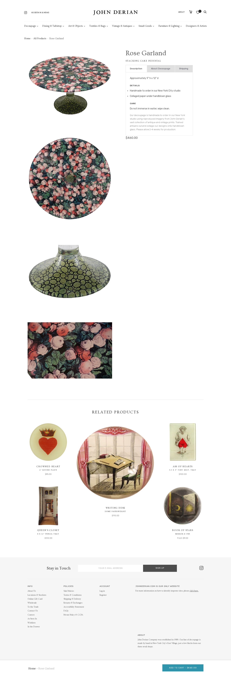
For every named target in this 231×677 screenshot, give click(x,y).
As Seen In (32, 619)
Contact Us (33, 611)
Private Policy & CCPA (73, 615)
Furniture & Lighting (168, 26)
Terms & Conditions (73, 595)
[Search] (205, 12)
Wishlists (32, 623)
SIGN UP (160, 568)
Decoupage (30, 26)
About (181, 12)
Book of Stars (182, 530)
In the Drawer (34, 627)
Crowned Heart (48, 466)
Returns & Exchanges (73, 603)
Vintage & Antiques (122, 26)
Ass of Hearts (183, 466)
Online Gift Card (35, 599)
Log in (102, 591)
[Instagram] (25, 13)
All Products (39, 38)
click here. (194, 591)
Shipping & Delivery (72, 599)
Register (103, 595)
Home (27, 38)
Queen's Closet (48, 530)
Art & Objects (75, 26)
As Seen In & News (40, 12)
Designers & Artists (196, 26)
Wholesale (32, 603)
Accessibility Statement (74, 607)
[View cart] (190, 11)
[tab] (136, 69)
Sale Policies (69, 591)
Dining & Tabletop (52, 26)
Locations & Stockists (37, 595)
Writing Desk (115, 508)
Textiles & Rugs (97, 26)
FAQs (66, 611)
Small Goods (145, 26)
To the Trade (33, 607)
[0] (197, 12)
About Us (32, 591)
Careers (31, 615)
